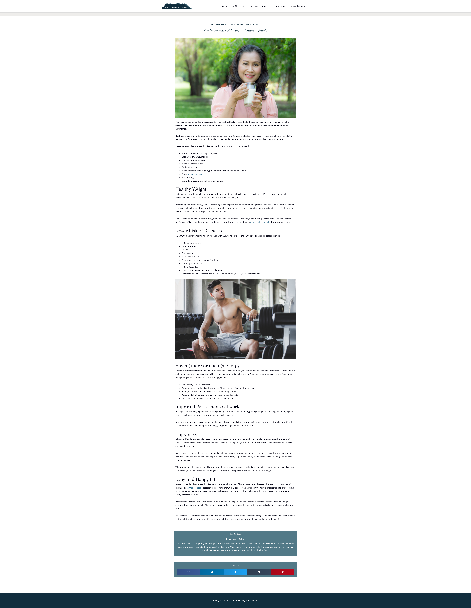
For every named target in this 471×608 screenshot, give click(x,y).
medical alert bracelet (260, 222)
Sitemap (255, 600)
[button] (188, 572)
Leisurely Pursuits (279, 6)
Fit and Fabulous (299, 6)
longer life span (194, 487)
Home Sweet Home (258, 6)
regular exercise (195, 174)
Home (225, 6)
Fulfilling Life (238, 6)
